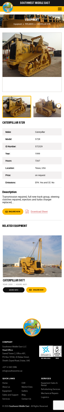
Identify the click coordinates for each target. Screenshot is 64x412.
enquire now (37, 290)
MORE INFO (13, 290)
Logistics (45, 397)
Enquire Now (14, 211)
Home (5, 383)
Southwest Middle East (19, 406)
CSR (23, 383)
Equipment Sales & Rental (49, 384)
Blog (23, 394)
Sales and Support (10, 394)
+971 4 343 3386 (9, 367)
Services (6, 398)
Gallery (25, 390)
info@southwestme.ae (12, 370)
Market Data (27, 386)
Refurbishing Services (50, 389)
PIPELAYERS (29, 24)
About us (6, 386)
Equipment (18, 24)
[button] (58, 105)
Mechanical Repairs (49, 393)
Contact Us (26, 398)
